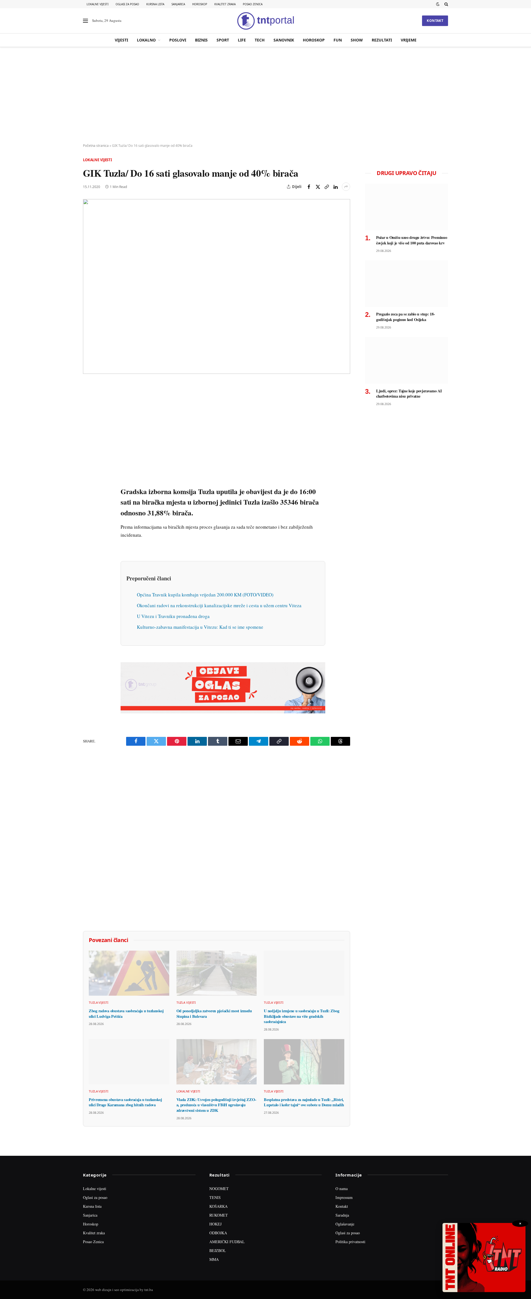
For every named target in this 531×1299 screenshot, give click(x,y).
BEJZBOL (217, 1250)
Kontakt (435, 20)
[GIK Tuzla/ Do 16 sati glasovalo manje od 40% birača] (216, 286)
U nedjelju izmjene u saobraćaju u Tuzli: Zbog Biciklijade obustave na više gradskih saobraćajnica (301, 1016)
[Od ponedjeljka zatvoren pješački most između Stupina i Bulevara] (216, 973)
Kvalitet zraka (225, 4)
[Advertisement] (265, 95)
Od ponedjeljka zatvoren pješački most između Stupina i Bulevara (214, 1013)
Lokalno (146, 40)
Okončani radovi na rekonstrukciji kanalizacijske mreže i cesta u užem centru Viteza (219, 605)
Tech (260, 40)
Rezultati (382, 40)
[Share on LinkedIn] (335, 186)
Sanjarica (178, 4)
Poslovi (177, 40)
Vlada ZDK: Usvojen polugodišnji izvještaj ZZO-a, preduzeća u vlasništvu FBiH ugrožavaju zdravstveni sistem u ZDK (216, 1105)
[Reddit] (88, 477)
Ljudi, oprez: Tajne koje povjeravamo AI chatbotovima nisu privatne (409, 393)
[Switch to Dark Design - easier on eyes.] (438, 4)
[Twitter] (88, 413)
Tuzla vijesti (98, 1002)
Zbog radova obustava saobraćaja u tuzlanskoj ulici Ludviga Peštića (126, 1013)
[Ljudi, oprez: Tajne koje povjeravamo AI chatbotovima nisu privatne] (406, 360)
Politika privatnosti (350, 1241)
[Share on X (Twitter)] (318, 186)
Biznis (201, 40)
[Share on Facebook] (309, 186)
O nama (341, 1188)
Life (242, 40)
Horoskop (199, 4)
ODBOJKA (218, 1232)
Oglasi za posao (127, 4)
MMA (214, 1259)
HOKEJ (215, 1224)
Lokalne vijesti (97, 4)
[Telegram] (88, 489)
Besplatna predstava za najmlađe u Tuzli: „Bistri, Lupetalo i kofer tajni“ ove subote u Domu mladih (304, 1102)
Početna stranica (96, 145)
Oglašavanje (344, 1224)
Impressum (344, 1197)
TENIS (215, 1197)
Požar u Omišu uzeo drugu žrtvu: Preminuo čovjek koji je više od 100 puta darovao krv (411, 240)
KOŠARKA (218, 1206)
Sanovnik (284, 40)
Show (357, 40)
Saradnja (342, 1215)
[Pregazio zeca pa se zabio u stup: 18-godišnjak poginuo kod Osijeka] (406, 283)
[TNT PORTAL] (265, 20)
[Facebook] (88, 400)
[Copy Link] (326, 186)
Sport (223, 40)
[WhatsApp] (88, 502)
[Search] (445, 4)
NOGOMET (219, 1188)
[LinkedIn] (88, 464)
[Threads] (88, 515)
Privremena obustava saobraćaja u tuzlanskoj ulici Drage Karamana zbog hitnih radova (125, 1102)
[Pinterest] (88, 426)
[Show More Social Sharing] (346, 186)
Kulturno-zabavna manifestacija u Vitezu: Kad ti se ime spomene (200, 627)
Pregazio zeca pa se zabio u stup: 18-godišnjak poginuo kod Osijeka (405, 316)
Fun (338, 40)
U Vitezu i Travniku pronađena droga (173, 616)
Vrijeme (409, 40)
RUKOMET (218, 1215)
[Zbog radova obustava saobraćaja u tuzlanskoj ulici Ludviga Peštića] (129, 973)
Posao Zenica (252, 4)
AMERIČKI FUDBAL (227, 1241)
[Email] (88, 439)
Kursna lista (155, 4)
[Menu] (85, 21)
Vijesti (121, 40)
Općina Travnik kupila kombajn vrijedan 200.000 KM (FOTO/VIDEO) (205, 594)
